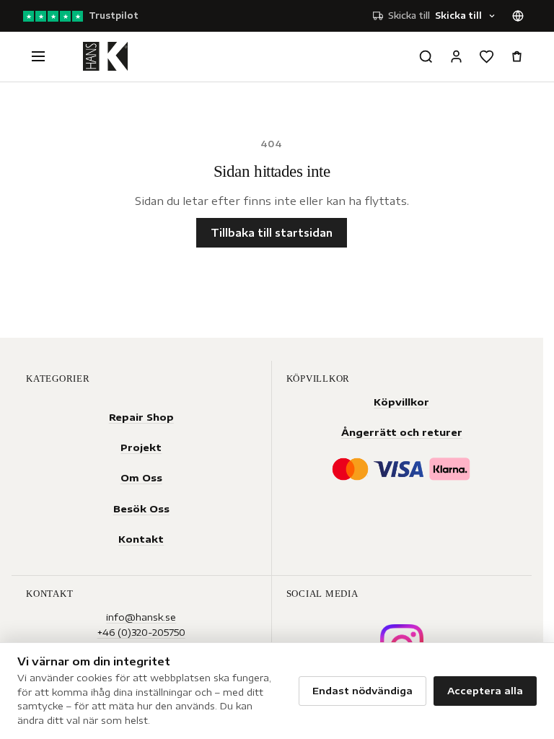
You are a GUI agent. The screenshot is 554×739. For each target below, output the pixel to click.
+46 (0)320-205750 (141, 632)
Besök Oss (141, 508)
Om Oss (141, 477)
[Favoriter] (486, 56)
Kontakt (141, 539)
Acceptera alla (485, 690)
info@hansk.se (141, 617)
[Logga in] (455, 56)
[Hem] (105, 56)
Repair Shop (141, 417)
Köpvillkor (401, 401)
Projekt (141, 447)
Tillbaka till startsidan (272, 233)
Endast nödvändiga (362, 690)
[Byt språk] (518, 16)
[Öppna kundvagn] (516, 56)
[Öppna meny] (38, 56)
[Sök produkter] (425, 56)
